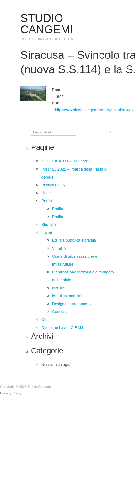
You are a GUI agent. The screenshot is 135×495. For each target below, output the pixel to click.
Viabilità (59, 248)
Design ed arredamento (72, 303)
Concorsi (60, 311)
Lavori (46, 232)
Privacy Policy (53, 184)
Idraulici (59, 287)
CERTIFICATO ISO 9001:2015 (67, 160)
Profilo (46, 200)
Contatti (48, 319)
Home (46, 192)
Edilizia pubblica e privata (74, 240)
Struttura (48, 224)
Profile (57, 216)
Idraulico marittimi (67, 295)
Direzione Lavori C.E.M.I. (62, 327)
